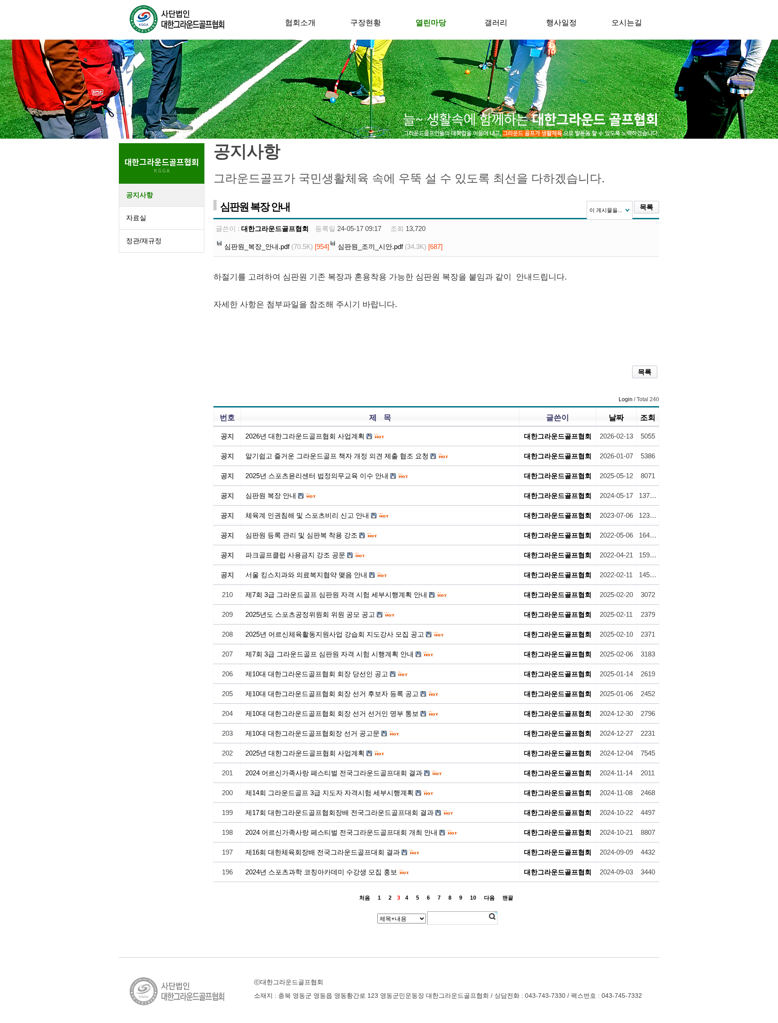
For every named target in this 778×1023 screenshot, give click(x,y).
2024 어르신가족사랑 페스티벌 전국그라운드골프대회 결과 (333, 773)
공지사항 (139, 195)
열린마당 (431, 22)
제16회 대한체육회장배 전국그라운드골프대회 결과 (322, 852)
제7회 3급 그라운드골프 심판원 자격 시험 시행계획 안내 (329, 654)
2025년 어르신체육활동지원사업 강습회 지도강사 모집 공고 (334, 634)
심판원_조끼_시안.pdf (370, 246)
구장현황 (365, 22)
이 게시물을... (605, 210)
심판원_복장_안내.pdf (256, 246)
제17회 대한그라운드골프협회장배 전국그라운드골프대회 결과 (339, 812)
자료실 (136, 218)
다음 (489, 898)
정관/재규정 (144, 240)
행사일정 (561, 22)
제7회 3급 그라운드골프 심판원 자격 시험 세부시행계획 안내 (336, 594)
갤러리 (495, 22)
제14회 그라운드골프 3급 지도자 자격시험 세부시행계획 (329, 793)
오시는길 (626, 22)
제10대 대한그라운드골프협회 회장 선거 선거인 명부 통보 (332, 713)
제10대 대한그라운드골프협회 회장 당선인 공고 (316, 674)
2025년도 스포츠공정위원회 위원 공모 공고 (310, 614)
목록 (646, 207)
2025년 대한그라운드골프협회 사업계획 (305, 753)
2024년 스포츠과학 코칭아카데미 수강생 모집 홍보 (321, 872)
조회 (648, 417)
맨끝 (507, 898)
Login (626, 399)
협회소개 (300, 22)
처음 (364, 898)
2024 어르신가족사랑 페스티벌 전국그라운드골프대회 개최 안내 (341, 832)
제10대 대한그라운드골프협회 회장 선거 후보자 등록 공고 (332, 693)
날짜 (616, 417)
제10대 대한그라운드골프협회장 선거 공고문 (312, 733)
